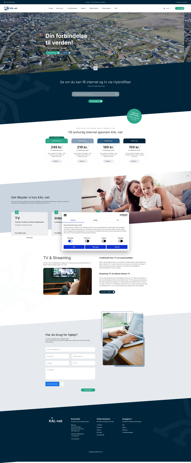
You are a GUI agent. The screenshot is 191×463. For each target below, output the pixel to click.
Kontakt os (125, 430)
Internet (83, 8)
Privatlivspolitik (100, 435)
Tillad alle (117, 247)
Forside (51, 8)
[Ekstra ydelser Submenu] (111, 8)
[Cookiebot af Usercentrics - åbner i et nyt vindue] (120, 215)
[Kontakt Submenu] (182, 8)
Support (124, 427)
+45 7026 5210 (75, 436)
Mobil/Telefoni (94, 8)
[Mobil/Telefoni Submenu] (99, 8)
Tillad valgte (95, 247)
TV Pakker (99, 425)
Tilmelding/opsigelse (127, 432)
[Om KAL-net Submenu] (64, 8)
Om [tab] (118, 220)
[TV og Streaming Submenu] (78, 8)
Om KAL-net (59, 8)
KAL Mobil (99, 432)
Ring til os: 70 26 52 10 (182, 2)
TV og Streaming (72, 8)
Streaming (99, 427)
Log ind (167, 8)
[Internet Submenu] (86, 8)
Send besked (88, 390)
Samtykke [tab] (73, 220)
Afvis (74, 247)
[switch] (87, 241)
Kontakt (179, 8)
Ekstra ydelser (106, 8)
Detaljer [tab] (95, 220)
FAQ (116, 8)
